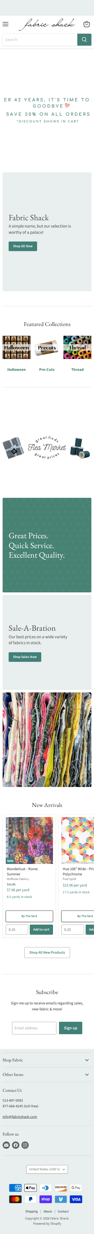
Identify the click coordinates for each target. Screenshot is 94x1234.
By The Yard (29, 916)
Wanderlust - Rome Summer (22, 871)
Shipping (31, 1211)
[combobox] (40, 40)
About (48, 1211)
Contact (63, 1211)
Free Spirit (69, 879)
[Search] (84, 40)
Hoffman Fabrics (18, 879)
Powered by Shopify (47, 1223)
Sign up (70, 1028)
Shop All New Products (47, 952)
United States (44, 1169)
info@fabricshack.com (20, 1116)
